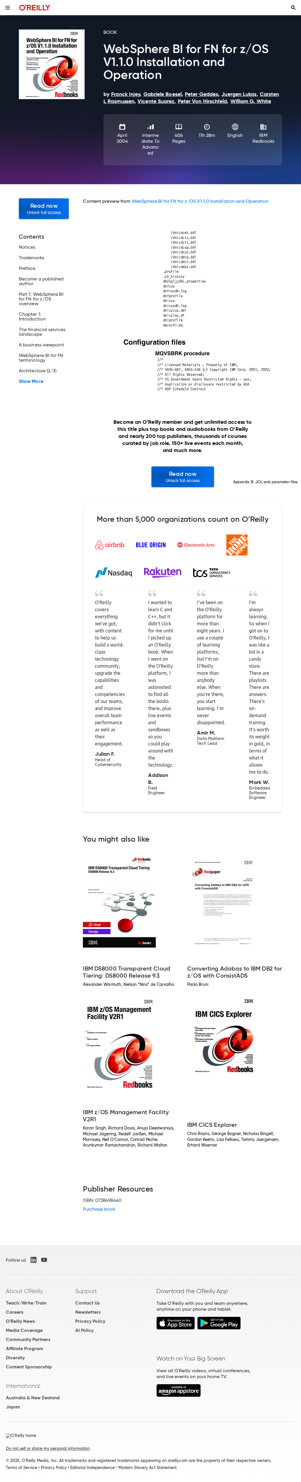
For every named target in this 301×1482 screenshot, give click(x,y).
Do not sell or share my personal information (48, 1448)
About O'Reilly (24, 1291)
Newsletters (88, 1312)
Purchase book (99, 1209)
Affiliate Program (24, 1348)
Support (86, 1291)
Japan (13, 1407)
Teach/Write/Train (26, 1303)
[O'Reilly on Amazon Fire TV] (178, 1395)
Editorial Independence (92, 1467)
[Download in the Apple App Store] (175, 1328)
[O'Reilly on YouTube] (44, 1260)
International (23, 1385)
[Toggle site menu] (8, 8)
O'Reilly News (20, 1321)
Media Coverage (24, 1330)
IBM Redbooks (263, 138)
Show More (31, 381)
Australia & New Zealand (33, 1398)
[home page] (34, 7)
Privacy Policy (90, 1321)
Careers (14, 1312)
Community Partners (28, 1339)
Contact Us (87, 1303)
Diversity (15, 1358)
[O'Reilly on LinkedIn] (33, 1260)
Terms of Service (21, 1467)
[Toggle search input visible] (293, 8)
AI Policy (84, 1330)
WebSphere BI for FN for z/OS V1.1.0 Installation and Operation (200, 201)
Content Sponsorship (29, 1367)
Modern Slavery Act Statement (147, 1467)
